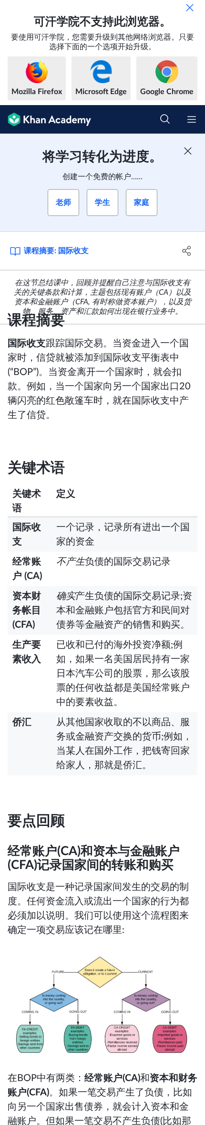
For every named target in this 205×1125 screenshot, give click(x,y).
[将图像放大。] (102, 1004)
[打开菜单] (191, 119)
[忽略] (189, 7)
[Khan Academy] (45, 119)
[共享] (187, 250)
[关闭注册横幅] (187, 151)
